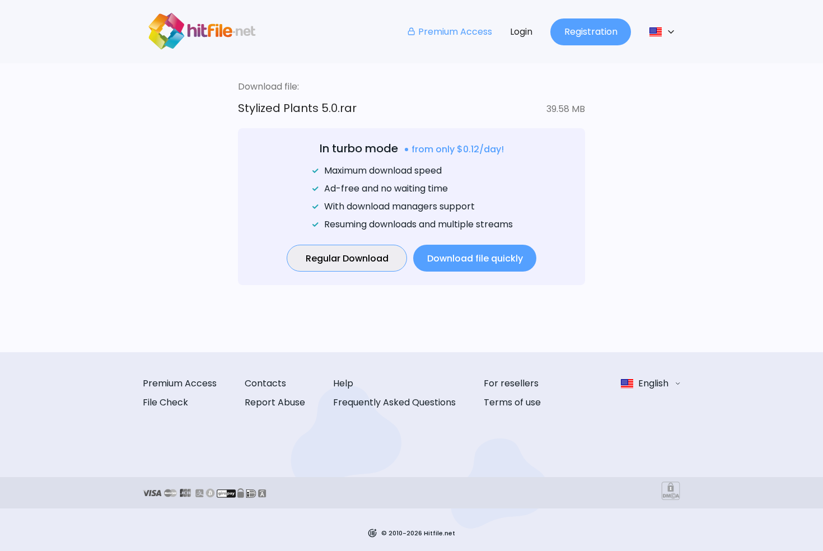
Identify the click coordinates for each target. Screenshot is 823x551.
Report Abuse (275, 402)
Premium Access (455, 31)
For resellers (511, 383)
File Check (165, 402)
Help (343, 383)
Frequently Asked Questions (394, 402)
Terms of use (512, 402)
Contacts (265, 383)
